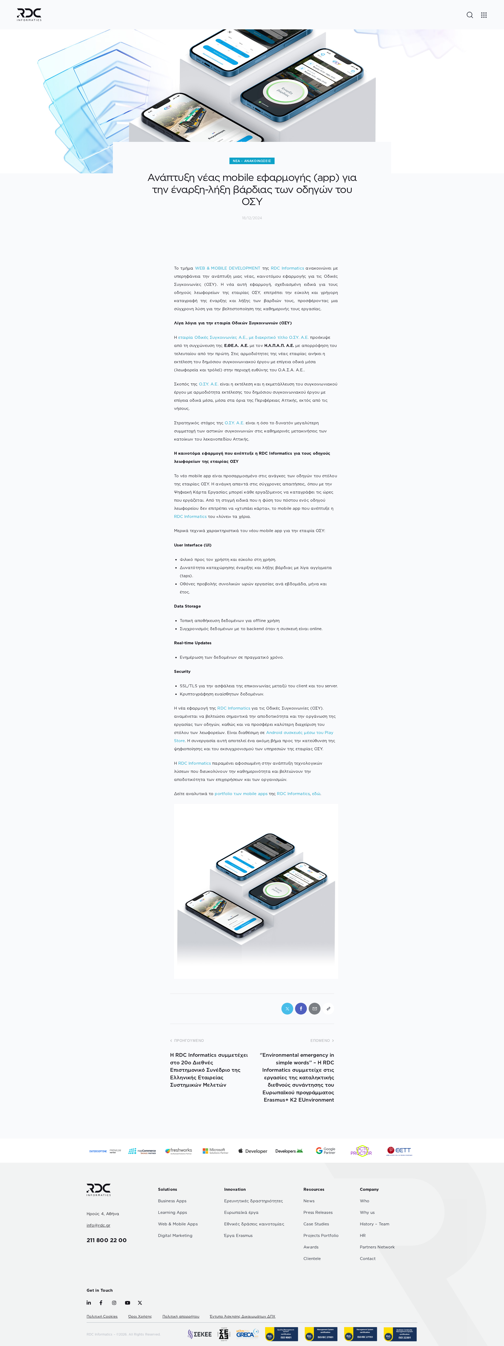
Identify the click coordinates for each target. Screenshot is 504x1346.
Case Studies (316, 1224)
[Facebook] (301, 1009)
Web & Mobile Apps (178, 1224)
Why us (367, 1212)
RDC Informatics (287, 268)
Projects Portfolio (321, 1235)
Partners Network (377, 1247)
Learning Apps (172, 1212)
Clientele (312, 1258)
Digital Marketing (175, 1235)
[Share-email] (315, 1009)
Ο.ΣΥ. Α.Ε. (209, 384)
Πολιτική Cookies (102, 1316)
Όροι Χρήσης (140, 1316)
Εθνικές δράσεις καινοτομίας (254, 1224)
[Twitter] (287, 1009)
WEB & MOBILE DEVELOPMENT (227, 268)
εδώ (316, 793)
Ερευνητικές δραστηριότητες (253, 1201)
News (308, 1201)
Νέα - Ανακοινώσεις (252, 161)
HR (363, 1235)
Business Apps (172, 1201)
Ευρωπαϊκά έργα (241, 1212)
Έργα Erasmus (238, 1235)
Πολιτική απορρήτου (181, 1316)
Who (364, 1201)
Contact (368, 1258)
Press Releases (317, 1212)
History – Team (374, 1224)
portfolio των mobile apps (241, 793)
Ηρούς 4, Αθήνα (103, 1213)
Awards (310, 1247)
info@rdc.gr (98, 1225)
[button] (328, 1009)
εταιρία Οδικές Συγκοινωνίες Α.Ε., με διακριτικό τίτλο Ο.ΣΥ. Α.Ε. (243, 337)
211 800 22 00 (107, 1240)
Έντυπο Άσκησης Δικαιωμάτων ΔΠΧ (243, 1316)
